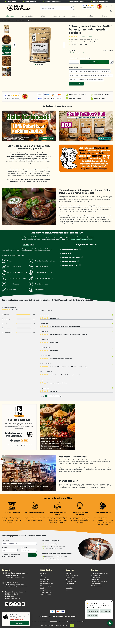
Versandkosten (53, 621)
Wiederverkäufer (96, 575)
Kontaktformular (21, 587)
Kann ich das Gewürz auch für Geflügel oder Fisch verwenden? (89, 71)
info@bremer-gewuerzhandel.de (15, 584)
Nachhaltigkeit (70, 583)
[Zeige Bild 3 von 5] (39, 64)
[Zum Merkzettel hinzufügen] (111, 62)
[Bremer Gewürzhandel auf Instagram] (11, 604)
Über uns (68, 573)
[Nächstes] (64, 45)
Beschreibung (48, 106)
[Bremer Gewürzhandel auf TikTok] (15, 604)
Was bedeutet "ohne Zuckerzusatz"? (70, 257)
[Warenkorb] (111, 10)
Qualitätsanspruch (71, 581)
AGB (41, 575)
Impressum (43, 573)
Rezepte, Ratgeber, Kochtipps (99, 573)
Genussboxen (95, 579)
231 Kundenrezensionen (85, 36)
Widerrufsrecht (44, 581)
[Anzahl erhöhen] (77, 62)
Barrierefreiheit (44, 579)
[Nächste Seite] (58, 396)
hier (26, 446)
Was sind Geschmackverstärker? (69, 249)
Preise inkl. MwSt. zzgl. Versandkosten (78, 53)
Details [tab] (32, 244)
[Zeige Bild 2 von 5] (37, 64)
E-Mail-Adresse (6, 540)
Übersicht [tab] (26, 244)
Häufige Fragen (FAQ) (46, 592)
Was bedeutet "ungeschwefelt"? (69, 265)
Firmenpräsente (95, 577)
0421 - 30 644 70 (11, 575)
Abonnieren (32, 555)
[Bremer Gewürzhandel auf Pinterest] (19, 604)
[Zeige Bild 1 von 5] (35, 64)
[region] (33, 50)
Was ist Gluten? (64, 253)
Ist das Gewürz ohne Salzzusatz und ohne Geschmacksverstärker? (91, 75)
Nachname (24, 547)
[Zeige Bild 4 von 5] (41, 64)
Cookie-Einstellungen (46, 594)
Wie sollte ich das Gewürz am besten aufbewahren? (86, 80)
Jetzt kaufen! (19, 623)
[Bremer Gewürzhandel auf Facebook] (6, 604)
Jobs (67, 590)
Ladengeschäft (70, 577)
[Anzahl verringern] (70, 62)
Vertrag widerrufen (45, 590)
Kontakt (42, 588)
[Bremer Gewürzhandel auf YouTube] (23, 604)
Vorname (4, 547)
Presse (67, 586)
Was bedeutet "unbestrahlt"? (68, 261)
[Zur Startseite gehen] (19, 8)
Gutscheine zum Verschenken (99, 581)
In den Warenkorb (95, 62)
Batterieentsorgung (45, 586)
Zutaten (57, 106)
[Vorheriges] (14, 45)
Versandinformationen (46, 583)
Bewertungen (67, 106)
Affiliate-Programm (96, 586)
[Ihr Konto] (111, 6)
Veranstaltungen (70, 579)
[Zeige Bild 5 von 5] (42, 64)
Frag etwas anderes (76, 84)
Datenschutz (43, 577)
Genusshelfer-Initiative (72, 575)
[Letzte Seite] (60, 396)
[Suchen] (72, 8)
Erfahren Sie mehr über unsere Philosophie (81, 239)
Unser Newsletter (96, 583)
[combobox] (55, 8)
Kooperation (69, 588)
